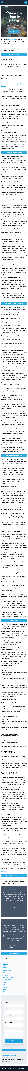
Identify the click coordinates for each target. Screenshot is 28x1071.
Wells (4, 972)
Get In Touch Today (14, 54)
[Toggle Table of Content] (14, 60)
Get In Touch (14, 1050)
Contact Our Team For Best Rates (14, 152)
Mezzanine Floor (11, 39)
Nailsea (5, 984)
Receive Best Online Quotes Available (14, 303)
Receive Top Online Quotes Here (14, 455)
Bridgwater (5, 967)
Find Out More (14, 620)
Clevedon (5, 982)
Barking (3, 871)
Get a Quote (13, 31)
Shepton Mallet (6, 974)
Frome (4, 980)
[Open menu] (25, 2)
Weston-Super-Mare (8, 977)
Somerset (5, 989)
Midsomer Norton (7, 979)
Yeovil (4, 965)
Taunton (5, 962)
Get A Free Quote (14, 953)
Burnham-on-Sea (7, 970)
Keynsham (5, 986)
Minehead (5, 975)
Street (4, 969)
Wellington (5, 963)
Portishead (5, 987)
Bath (4, 991)
